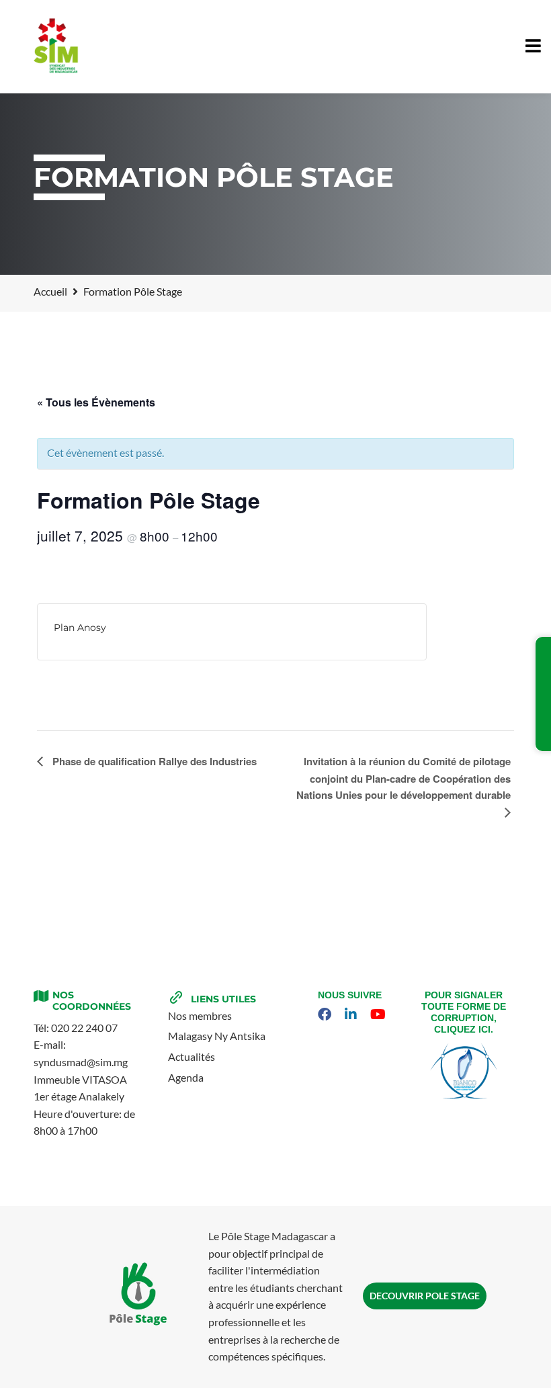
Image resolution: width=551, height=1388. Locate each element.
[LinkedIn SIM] (352, 1014)
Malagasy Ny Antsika (216, 1035)
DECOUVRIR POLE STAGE (425, 1295)
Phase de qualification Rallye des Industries (153, 761)
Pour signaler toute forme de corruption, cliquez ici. (463, 1012)
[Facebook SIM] (326, 1014)
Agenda (186, 1077)
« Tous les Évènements (96, 402)
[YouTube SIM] (379, 1014)
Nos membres (200, 1015)
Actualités (191, 1056)
